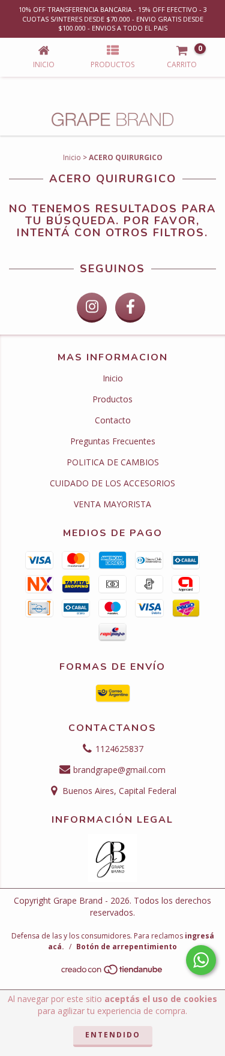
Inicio (72, 157)
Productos (112, 399)
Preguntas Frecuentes (112, 441)
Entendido (112, 1035)
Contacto (113, 420)
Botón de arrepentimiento (126, 946)
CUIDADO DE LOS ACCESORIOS (112, 483)
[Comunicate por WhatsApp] (201, 960)
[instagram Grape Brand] (92, 308)
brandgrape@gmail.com (119, 769)
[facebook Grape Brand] (130, 308)
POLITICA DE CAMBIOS (113, 462)
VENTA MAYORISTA (112, 504)
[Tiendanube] (112, 972)
